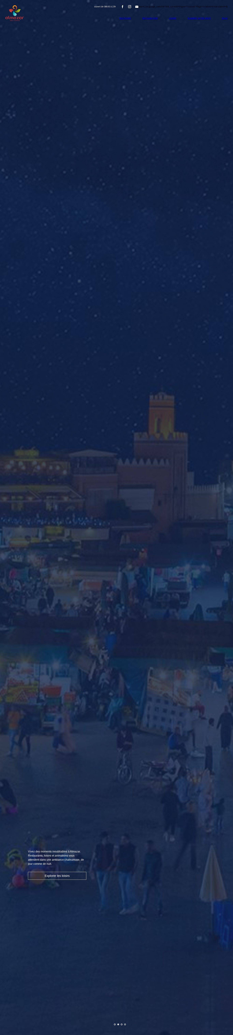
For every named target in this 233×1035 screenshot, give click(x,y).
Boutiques (125, 18)
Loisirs (172, 18)
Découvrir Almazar (57, 875)
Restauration (150, 18)
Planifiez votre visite (199, 18)
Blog (225, 18)
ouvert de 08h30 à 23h (105, 6)
